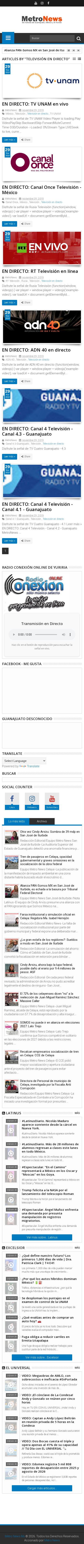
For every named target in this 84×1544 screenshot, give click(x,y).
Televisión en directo (37, 113)
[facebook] (48, 3)
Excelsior (15, 1247)
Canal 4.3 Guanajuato (17, 443)
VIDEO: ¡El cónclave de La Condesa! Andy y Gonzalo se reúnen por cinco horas (48, 1398)
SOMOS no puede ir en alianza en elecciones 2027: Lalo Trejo (50, 1024)
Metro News (52, 1540)
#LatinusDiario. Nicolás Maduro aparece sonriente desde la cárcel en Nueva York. (49, 1124)
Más (77, 1113)
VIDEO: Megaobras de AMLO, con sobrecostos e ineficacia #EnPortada (49, 1377)
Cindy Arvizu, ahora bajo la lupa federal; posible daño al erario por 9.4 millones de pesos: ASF (47, 968)
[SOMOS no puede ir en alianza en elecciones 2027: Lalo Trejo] (11, 1028)
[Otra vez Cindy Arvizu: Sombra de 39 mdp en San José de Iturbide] (11, 837)
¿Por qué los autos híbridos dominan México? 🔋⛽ (49, 1280)
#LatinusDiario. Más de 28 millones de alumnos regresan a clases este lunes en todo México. (50, 1147)
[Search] (78, 38)
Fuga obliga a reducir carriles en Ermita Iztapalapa (46, 1338)
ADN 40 (10, 359)
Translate (33, 766)
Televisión (20, 113)
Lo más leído (16, 821)
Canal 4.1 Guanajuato (17, 519)
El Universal (18, 1367)
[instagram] (42, 3)
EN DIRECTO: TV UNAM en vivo (35, 104)
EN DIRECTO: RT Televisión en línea (40, 271)
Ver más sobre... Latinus (42, 1237)
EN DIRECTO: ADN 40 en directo (36, 350)
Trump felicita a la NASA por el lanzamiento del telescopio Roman (48, 1192)
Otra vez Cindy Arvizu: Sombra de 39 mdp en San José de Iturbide (50, 833)
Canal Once (12, 202)
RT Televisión (13, 281)
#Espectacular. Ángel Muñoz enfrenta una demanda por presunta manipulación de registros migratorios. (50, 1215)
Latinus (13, 1113)
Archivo (42, 821)
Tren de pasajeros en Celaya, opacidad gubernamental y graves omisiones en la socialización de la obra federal (47, 860)
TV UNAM (55, 113)
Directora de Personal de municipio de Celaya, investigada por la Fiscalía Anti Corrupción (45, 1084)
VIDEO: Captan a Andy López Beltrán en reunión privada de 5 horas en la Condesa (48, 1421)
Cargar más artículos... (42, 1488)
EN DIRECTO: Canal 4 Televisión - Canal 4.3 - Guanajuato (37, 431)
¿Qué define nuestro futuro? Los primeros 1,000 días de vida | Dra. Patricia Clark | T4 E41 (47, 1259)
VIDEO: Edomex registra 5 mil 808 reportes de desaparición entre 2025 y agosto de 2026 (50, 1467)
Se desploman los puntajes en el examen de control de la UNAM (46, 1300)
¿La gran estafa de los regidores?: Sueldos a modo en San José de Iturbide (48, 941)
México (9, 113)
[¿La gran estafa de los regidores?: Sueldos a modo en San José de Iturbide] (11, 945)
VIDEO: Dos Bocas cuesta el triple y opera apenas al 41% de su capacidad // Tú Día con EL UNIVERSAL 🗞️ (50, 1444)
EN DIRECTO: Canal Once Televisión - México (41, 189)
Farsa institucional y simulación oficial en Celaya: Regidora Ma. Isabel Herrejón (47, 916)
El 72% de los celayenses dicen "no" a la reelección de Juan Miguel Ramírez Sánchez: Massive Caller (50, 997)
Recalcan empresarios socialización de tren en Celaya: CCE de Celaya (49, 1053)
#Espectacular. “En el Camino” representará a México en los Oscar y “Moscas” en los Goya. (49, 1170)
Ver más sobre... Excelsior (42, 1357)
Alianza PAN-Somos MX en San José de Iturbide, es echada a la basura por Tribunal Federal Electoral (48, 889)
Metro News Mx (15, 1536)
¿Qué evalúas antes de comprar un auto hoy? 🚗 (48, 1319)
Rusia (24, 281)
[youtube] (36, 3)
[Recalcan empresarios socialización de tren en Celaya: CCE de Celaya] (11, 1057)
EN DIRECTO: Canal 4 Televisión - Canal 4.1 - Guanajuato (37, 506)
